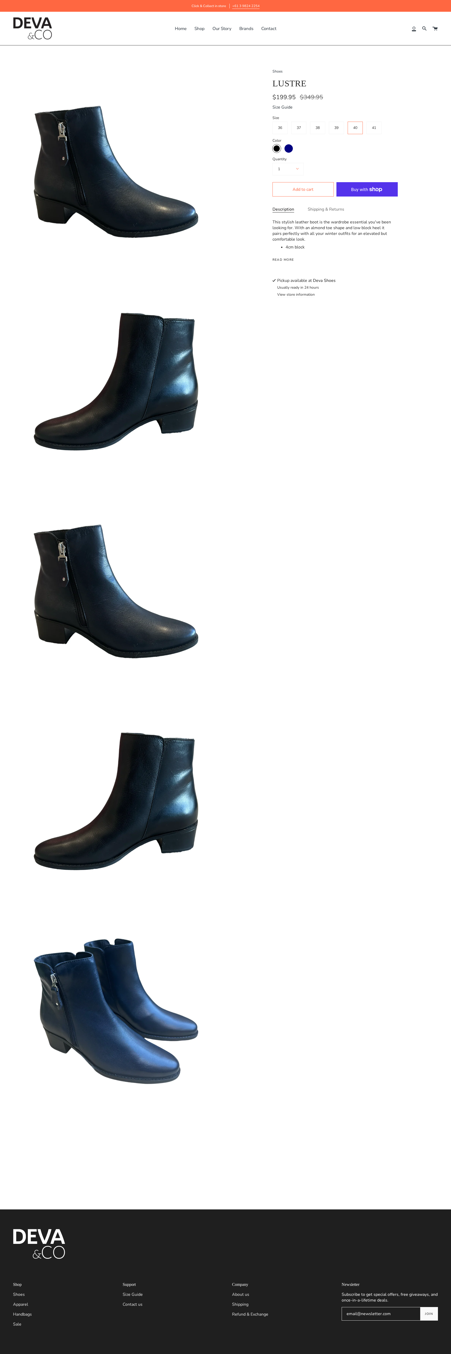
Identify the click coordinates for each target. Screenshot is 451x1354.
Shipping (240, 1304)
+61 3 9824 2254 (246, 6)
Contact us (133, 1304)
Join (429, 1314)
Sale (17, 1324)
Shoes (277, 71)
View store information (296, 295)
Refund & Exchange (250, 1314)
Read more (283, 259)
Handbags (22, 1314)
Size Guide (282, 107)
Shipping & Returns (326, 209)
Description (283, 209)
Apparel (20, 1304)
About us (240, 1294)
